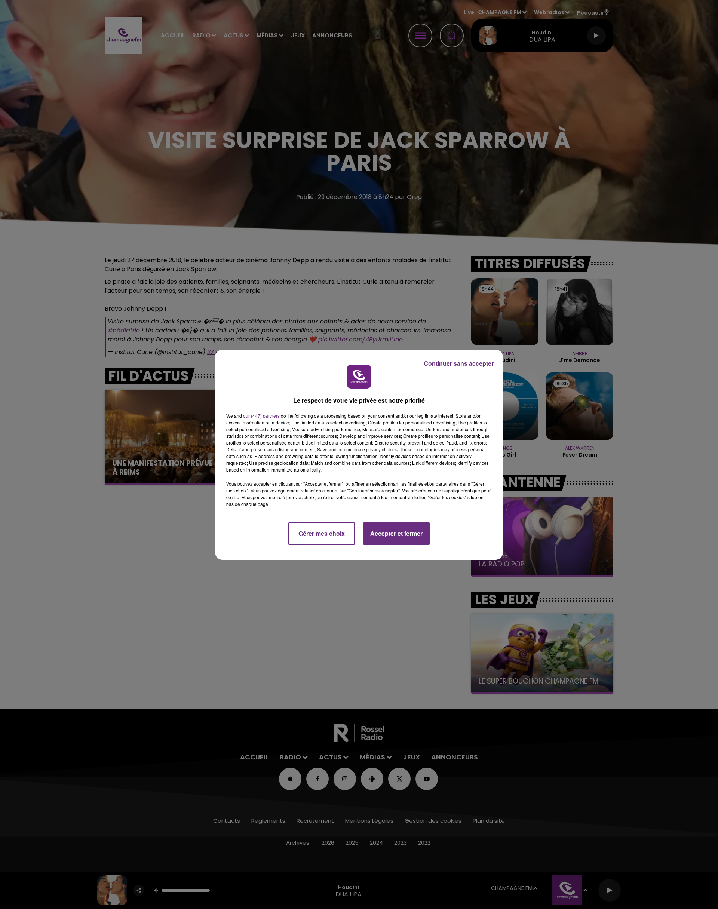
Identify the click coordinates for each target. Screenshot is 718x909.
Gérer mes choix (321, 533)
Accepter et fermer (396, 533)
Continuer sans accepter (459, 363)
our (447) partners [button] (261, 415)
